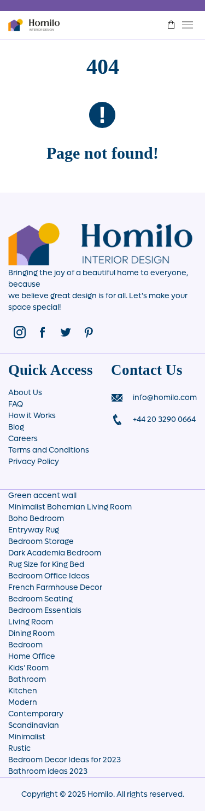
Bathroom (27, 679)
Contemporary (35, 714)
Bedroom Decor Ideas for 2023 (64, 760)
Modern (22, 702)
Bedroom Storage (41, 541)
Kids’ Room (28, 668)
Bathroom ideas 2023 (47, 771)
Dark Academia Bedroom (54, 553)
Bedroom (25, 645)
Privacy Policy (33, 461)
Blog (16, 427)
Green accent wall (42, 495)
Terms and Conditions (48, 450)
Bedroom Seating (40, 599)
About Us (25, 392)
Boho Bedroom (36, 518)
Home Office (31, 656)
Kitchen (22, 691)
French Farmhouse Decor (55, 587)
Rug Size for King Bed (46, 564)
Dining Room (31, 633)
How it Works (32, 415)
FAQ (15, 404)
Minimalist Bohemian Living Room (70, 507)
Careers (23, 438)
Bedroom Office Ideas (49, 576)
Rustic (19, 748)
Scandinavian (33, 725)
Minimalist (26, 737)
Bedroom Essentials (44, 610)
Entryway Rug (33, 530)
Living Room (30, 622)
